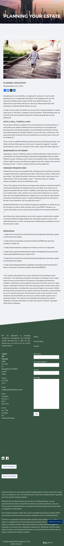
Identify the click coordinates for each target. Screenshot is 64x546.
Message (44, 378)
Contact (4, 73)
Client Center (6, 61)
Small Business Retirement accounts (15, 49)
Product (5, 41)
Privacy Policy (38, 341)
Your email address (46, 362)
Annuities (5, 45)
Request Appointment (9, 476)
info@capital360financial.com (12, 390)
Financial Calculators (19, 57)
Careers (4, 69)
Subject (44, 370)
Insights (4, 57)
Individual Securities (42, 45)
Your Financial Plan (20, 65)
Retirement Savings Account (21, 45)
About (36, 337)
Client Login (6, 65)
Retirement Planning (23, 37)
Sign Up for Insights (9, 466)
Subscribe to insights (55, 522)
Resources (5, 53)
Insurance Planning (41, 37)
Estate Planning (7, 37)
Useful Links (34, 57)
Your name (45, 354)
